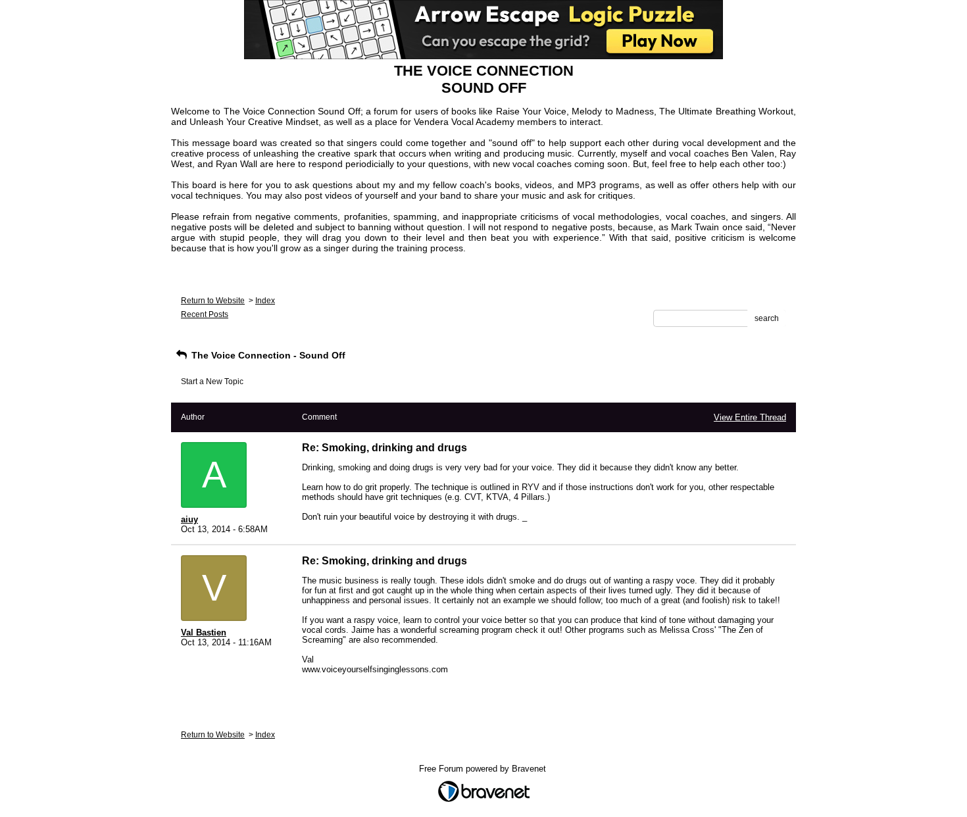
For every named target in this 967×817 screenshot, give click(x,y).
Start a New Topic (212, 381)
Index (265, 300)
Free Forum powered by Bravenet (484, 769)
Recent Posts (204, 314)
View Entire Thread (750, 417)
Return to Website (213, 300)
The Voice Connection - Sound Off (267, 355)
